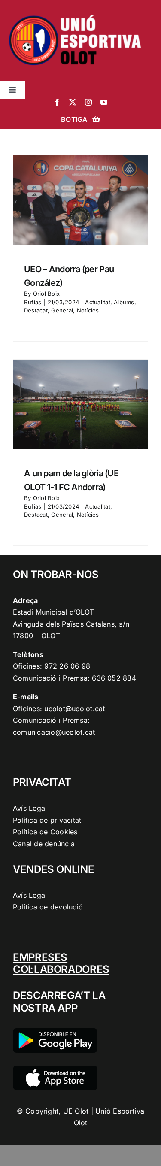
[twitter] (72, 102)
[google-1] (55, 1031)
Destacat (36, 310)
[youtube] (103, 102)
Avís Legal (30, 808)
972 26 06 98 (67, 666)
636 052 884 (114, 678)
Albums (124, 302)
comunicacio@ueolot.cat (54, 732)
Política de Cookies (45, 831)
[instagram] (88, 102)
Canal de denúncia (44, 843)
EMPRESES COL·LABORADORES (61, 963)
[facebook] (57, 102)
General (62, 310)
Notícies (88, 310)
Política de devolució (48, 907)
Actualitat (97, 302)
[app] (55, 1069)
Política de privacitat (47, 820)
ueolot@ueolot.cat (74, 708)
